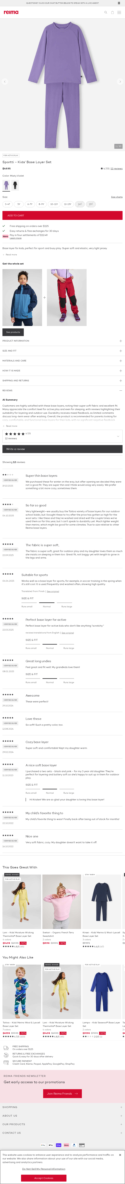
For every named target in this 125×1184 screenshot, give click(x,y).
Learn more (15, 238)
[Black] (15, 186)
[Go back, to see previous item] (5, 81)
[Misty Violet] (6, 186)
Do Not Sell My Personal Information (43, 1168)
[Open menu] (119, 12)
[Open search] (105, 12)
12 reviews (117, 168)
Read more (11, 254)
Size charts (117, 197)
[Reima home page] (11, 12)
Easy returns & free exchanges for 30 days (34, 230)
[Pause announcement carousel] (119, 3)
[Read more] (62, 419)
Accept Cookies (43, 1178)
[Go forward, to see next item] (120, 81)
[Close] (120, 1155)
